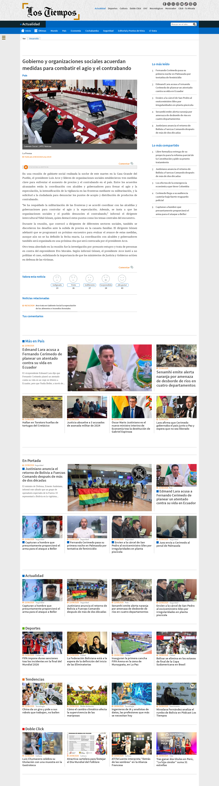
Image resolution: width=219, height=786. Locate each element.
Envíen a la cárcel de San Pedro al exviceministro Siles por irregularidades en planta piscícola (174, 101)
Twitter (169, 4)
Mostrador (170, 8)
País (64, 30)
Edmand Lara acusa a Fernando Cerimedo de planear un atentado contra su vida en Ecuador (174, 87)
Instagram (177, 4)
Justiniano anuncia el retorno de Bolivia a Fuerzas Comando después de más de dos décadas (175, 129)
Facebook (164, 4)
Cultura (123, 8)
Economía (76, 30)
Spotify (195, 4)
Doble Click (135, 8)
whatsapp (173, 4)
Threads (190, 4)
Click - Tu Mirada (186, 8)
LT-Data (153, 30)
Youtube (182, 4)
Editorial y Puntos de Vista (131, 30)
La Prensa (27, 153)
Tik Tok (186, 4)
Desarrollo (34, 38)
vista (22, 465)
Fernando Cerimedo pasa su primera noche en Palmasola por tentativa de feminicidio (173, 74)
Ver (25, 38)
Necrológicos (156, 8)
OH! (145, 8)
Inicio (28, 30)
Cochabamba (92, 30)
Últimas (42, 30)
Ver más (23, 345)
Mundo (54, 30)
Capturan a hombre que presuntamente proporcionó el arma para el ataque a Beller (172, 210)
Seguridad (108, 30)
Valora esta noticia (33, 276)
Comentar (124, 163)
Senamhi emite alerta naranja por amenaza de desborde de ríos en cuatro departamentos (174, 115)
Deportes (112, 8)
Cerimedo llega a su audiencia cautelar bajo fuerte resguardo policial (172, 196)
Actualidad (100, 8)
